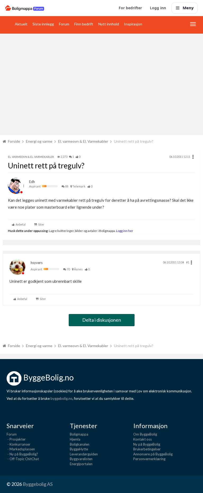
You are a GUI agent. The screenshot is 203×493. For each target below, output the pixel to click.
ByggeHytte (79, 449)
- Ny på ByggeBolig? (22, 454)
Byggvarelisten (81, 459)
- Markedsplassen (21, 449)
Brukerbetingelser (147, 449)
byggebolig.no (61, 398)
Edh (32, 182)
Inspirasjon (133, 24)
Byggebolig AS (38, 484)
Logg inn (158, 7)
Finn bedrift (83, 24)
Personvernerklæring (149, 459)
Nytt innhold (108, 24)
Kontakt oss (142, 439)
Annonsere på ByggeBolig (153, 454)
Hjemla (75, 439)
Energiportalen (81, 464)
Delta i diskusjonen (101, 320)
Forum (64, 24)
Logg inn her (124, 230)
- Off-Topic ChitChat (23, 459)
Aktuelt (21, 24)
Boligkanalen (79, 444)
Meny (188, 7)
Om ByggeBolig (145, 434)
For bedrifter (130, 7)
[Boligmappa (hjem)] (24, 8)
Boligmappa (79, 434)
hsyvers (37, 263)
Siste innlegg (43, 24)
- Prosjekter (16, 439)
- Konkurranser (18, 444)
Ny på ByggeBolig (146, 444)
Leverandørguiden (84, 454)
